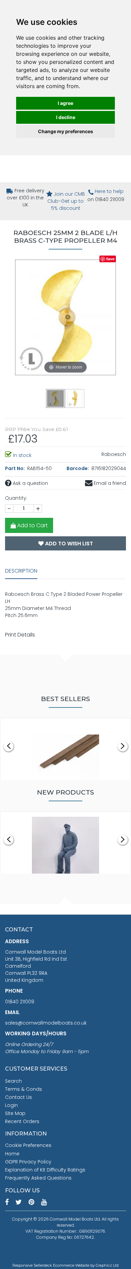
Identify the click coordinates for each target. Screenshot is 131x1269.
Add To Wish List (68, 543)
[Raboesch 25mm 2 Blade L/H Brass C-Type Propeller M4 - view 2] (75, 398)
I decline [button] (65, 117)
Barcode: (78, 468)
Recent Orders (22, 1121)
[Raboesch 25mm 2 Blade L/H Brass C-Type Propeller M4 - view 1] (56, 398)
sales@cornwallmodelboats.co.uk (46, 1023)
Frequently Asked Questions (38, 1178)
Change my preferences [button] (65, 131)
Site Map (15, 1113)
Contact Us (18, 1097)
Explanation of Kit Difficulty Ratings (45, 1169)
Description (21, 571)
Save (110, 258)
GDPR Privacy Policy (28, 1161)
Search (13, 1081)
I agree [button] (65, 103)
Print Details (20, 635)
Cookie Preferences (28, 1145)
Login (11, 1105)
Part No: (15, 468)
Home (12, 1153)
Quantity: (16, 498)
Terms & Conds (23, 1089)
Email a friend (109, 483)
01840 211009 (19, 1001)
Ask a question (29, 483)
